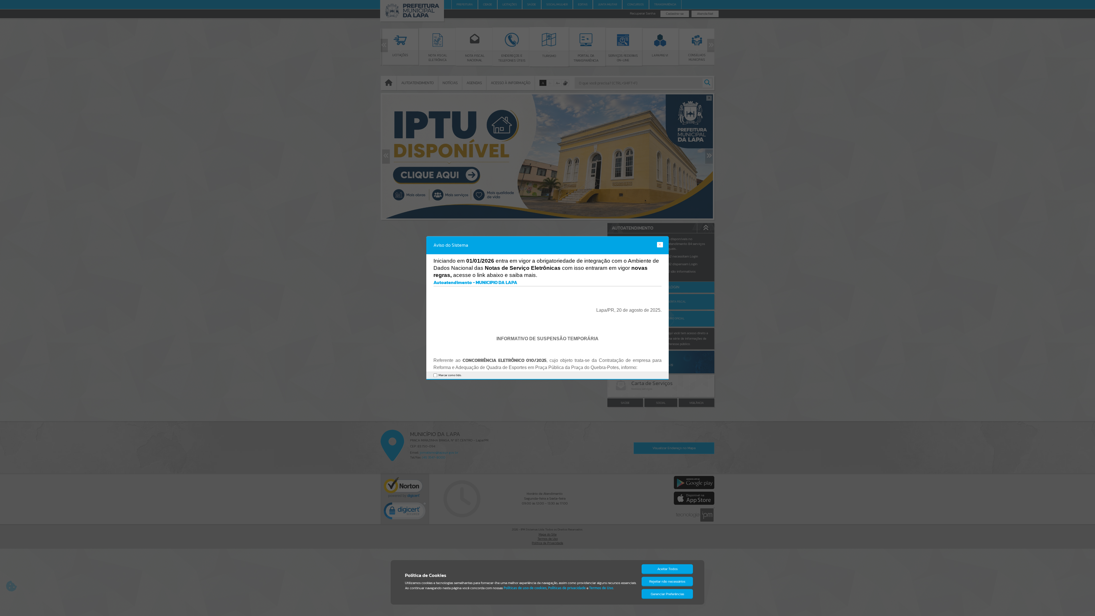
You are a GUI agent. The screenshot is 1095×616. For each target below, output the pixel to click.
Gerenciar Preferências (667, 594)
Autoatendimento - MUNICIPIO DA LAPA (475, 282)
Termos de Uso (601, 587)
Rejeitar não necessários (667, 581)
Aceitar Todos (667, 569)
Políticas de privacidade (567, 587)
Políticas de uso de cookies (525, 587)
